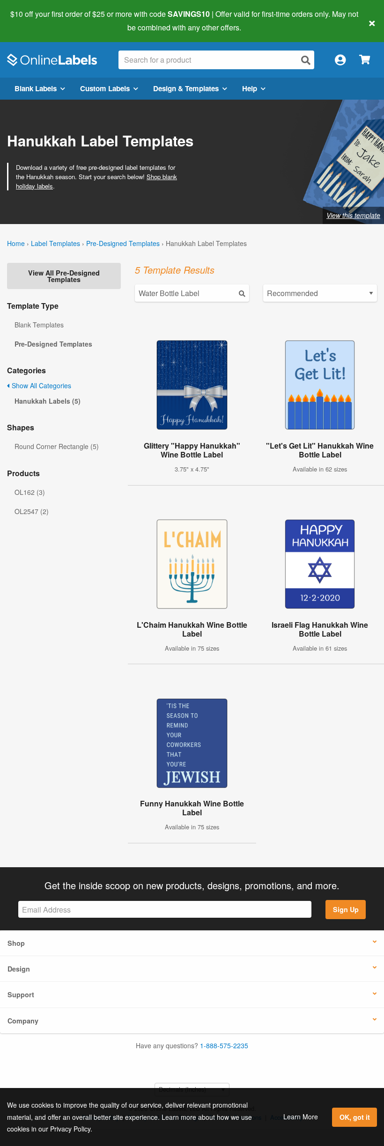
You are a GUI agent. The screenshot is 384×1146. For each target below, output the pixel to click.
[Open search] (305, 60)
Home (16, 243)
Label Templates (55, 243)
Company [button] (22, 1020)
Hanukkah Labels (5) (48, 401)
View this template (353, 215)
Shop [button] (16, 943)
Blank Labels (36, 88)
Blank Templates (39, 324)
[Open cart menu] (364, 60)
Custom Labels (105, 88)
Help (249, 88)
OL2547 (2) (32, 511)
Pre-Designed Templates (123, 243)
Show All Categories (40, 385)
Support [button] (20, 994)
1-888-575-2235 (224, 1045)
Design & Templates (186, 88)
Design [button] (18, 968)
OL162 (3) (30, 492)
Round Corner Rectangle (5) (57, 446)
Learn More (300, 1116)
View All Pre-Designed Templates (64, 276)
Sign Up (346, 909)
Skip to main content (34, 20)
